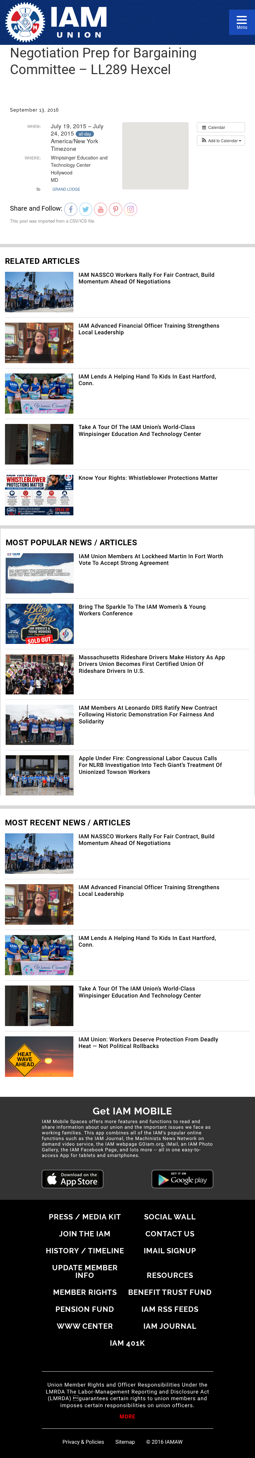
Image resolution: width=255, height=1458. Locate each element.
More (127, 1417)
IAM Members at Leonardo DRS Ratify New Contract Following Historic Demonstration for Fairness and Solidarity (148, 715)
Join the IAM (85, 1233)
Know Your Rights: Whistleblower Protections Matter (148, 478)
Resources (170, 1275)
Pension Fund (84, 1309)
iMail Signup (170, 1250)
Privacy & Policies (83, 1442)
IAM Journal (170, 1326)
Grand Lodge (66, 189)
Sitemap (125, 1442)
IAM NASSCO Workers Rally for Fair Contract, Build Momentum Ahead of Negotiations (146, 278)
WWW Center (85, 1326)
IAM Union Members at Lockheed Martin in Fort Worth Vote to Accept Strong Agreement (151, 560)
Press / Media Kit (85, 1216)
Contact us (170, 1233)
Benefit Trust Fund (170, 1292)
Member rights (85, 1292)
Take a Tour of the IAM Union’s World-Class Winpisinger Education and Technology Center (139, 430)
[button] (221, 140)
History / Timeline (85, 1250)
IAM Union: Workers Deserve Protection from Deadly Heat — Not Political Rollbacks (148, 1043)
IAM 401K (127, 1343)
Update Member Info (85, 1271)
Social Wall (170, 1216)
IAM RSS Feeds (170, 1309)
